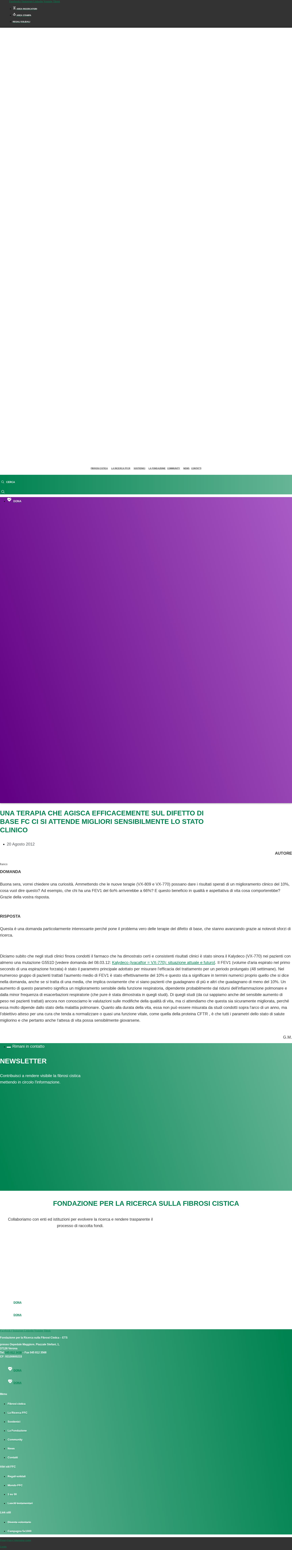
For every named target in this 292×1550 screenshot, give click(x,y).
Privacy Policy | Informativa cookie (15, 1540)
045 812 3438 (13, 1352)
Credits (3, 1547)
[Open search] (8, 482)
